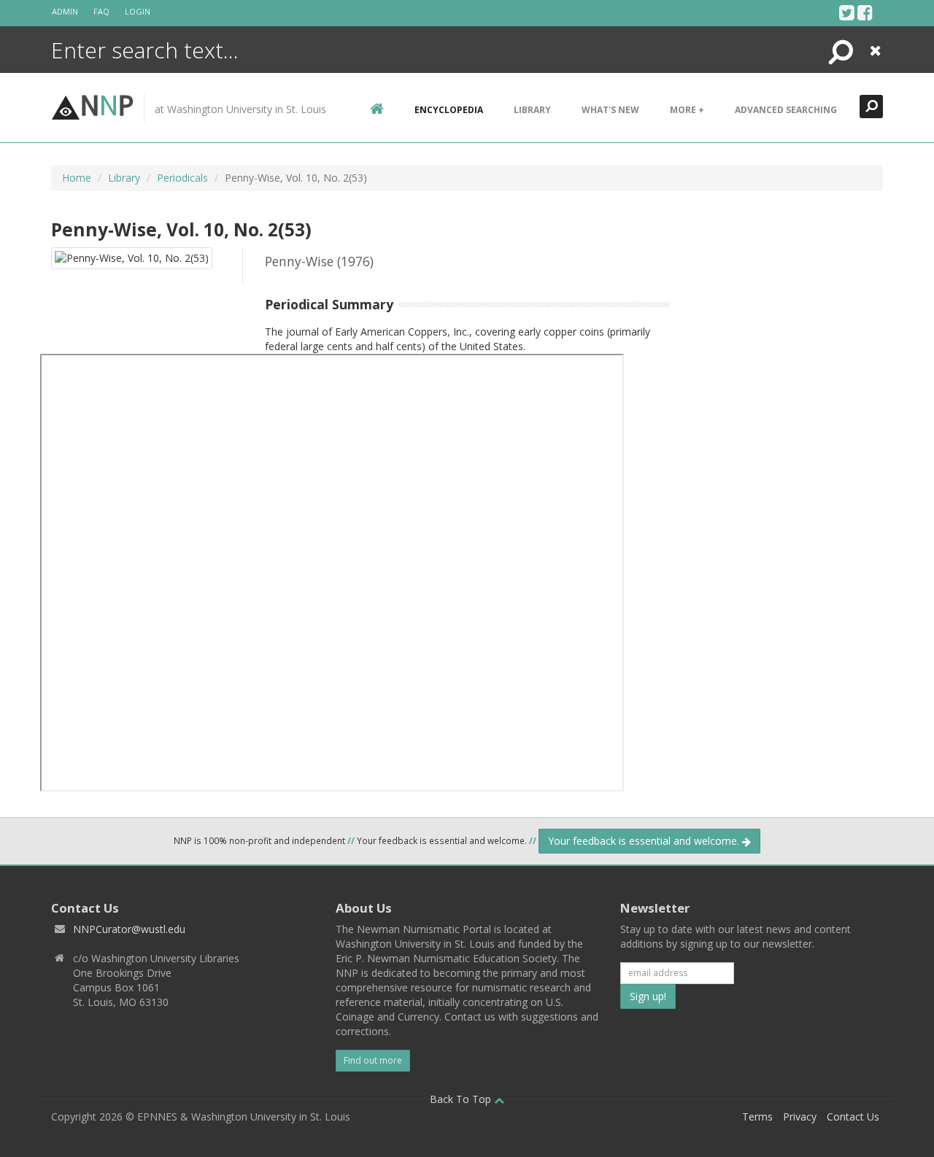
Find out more (373, 1060)
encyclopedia (448, 110)
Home (76, 178)
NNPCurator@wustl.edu (129, 929)
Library (532, 110)
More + (687, 110)
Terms (757, 1116)
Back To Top (462, 1099)
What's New (610, 110)
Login (137, 11)
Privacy (800, 1116)
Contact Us (853, 1116)
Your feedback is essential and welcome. (645, 841)
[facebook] (865, 12)
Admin (65, 11)
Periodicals (182, 178)
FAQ (101, 11)
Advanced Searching (786, 110)
